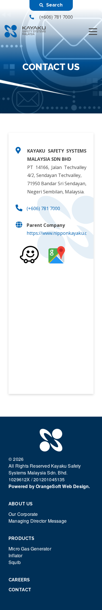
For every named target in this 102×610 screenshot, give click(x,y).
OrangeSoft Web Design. (63, 486)
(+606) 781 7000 (56, 17)
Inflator (15, 555)
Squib (14, 562)
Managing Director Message (37, 521)
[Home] (25, 31)
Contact (19, 589)
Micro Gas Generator (29, 548)
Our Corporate (23, 514)
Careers (19, 579)
